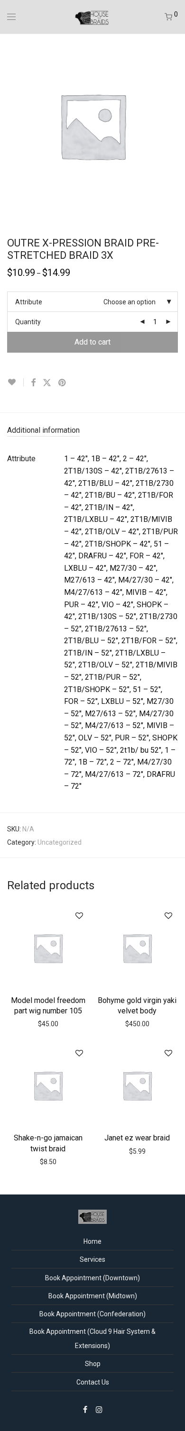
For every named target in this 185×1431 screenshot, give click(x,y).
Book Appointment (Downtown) (92, 1278)
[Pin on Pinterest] (62, 383)
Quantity (28, 322)
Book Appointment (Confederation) (92, 1314)
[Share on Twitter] (47, 383)
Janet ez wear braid (137, 1137)
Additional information (43, 430)
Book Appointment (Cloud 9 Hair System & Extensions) (92, 1338)
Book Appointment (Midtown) (92, 1296)
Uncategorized (59, 842)
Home (92, 1241)
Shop (93, 1363)
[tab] (92, 430)
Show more (67, 1023)
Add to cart (92, 341)
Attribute (28, 302)
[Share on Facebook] (33, 383)
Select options (137, 1009)
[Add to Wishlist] (15, 382)
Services (92, 1259)
